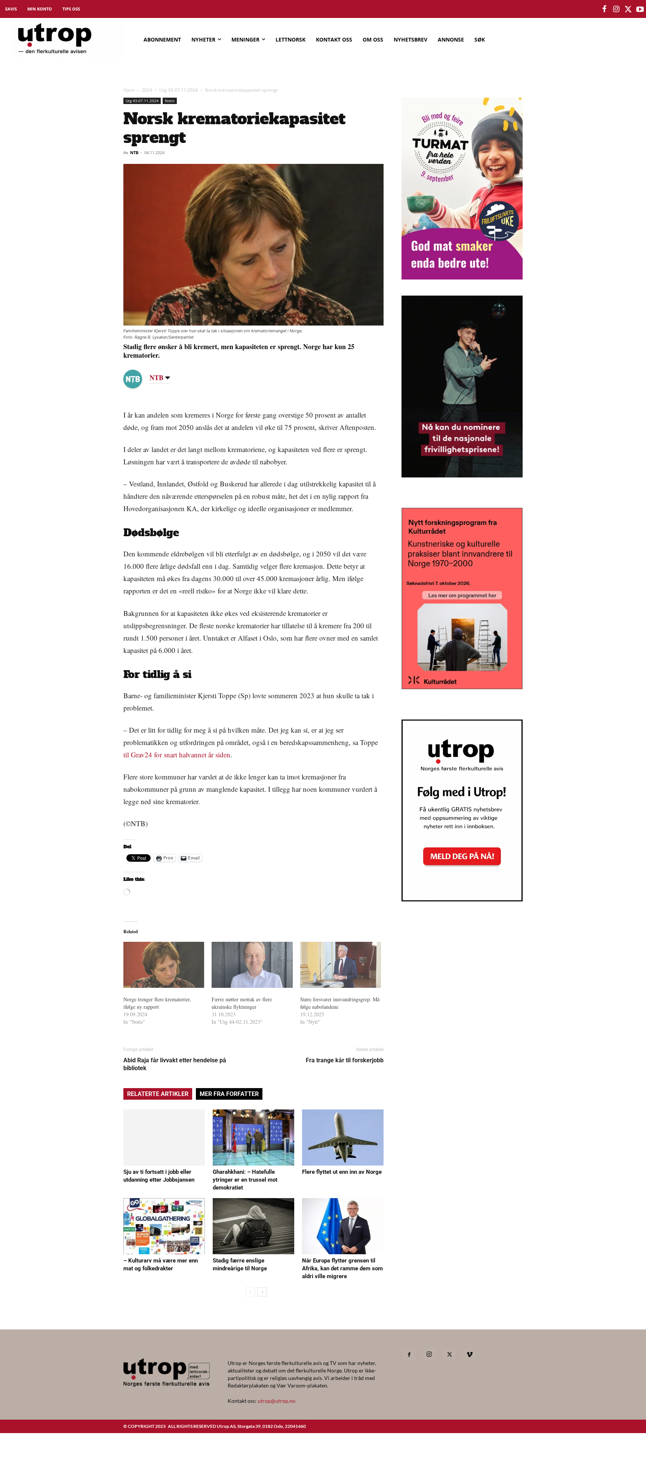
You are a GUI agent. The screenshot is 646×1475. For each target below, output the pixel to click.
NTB (134, 152)
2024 (147, 90)
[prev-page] (250, 1292)
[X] (449, 1354)
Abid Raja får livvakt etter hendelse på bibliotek (174, 1064)
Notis (170, 100)
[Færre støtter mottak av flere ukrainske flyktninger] (252, 965)
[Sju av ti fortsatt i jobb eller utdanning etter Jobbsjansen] (164, 1137)
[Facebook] (409, 1354)
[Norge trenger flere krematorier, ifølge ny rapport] (163, 965)
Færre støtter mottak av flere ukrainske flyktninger (242, 1003)
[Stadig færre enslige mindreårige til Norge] (253, 1226)
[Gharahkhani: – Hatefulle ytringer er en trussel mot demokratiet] (253, 1137)
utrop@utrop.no (276, 1401)
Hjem (129, 90)
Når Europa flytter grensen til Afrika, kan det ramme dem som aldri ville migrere (342, 1268)
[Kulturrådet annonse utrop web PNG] (462, 687)
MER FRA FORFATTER (229, 1093)
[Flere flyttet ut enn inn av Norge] (343, 1137)
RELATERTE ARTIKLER (157, 1093)
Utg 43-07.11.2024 (178, 90)
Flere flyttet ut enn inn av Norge (342, 1172)
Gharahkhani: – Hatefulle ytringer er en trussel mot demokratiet (245, 1180)
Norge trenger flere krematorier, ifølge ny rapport (157, 1003)
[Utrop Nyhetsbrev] (462, 899)
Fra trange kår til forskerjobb (345, 1060)
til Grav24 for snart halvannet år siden (176, 754)
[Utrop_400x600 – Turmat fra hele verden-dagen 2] (462, 277)
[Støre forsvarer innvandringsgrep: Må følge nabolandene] (340, 965)
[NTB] (138, 379)
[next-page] (262, 1292)
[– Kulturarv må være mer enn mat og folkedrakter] (164, 1226)
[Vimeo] (469, 1354)
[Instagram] (429, 1354)
